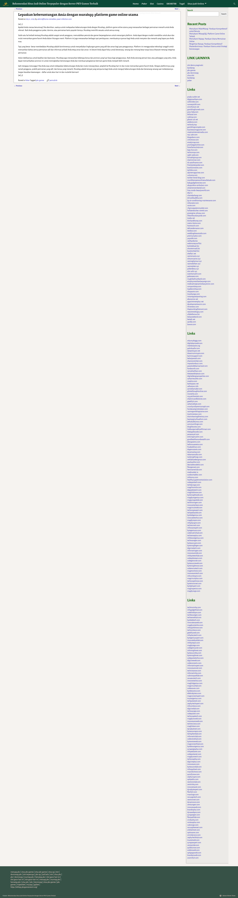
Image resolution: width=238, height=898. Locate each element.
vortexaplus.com (193, 822)
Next (177, 86)
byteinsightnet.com (194, 655)
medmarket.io (192, 472)
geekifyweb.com (193, 633)
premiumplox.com (194, 236)
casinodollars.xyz (193, 264)
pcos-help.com (192, 112)
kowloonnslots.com (194, 168)
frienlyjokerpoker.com (195, 165)
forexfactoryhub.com (195, 147)
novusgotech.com (194, 797)
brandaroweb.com (194, 855)
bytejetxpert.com (193, 586)
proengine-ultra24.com (196, 213)
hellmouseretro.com (195, 444)
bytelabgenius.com (194, 515)
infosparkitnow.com (195, 628)
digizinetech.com (193, 548)
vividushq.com (192, 820)
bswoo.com (191, 324)
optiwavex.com (193, 833)
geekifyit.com (192, 401)
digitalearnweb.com (194, 343)
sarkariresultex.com (194, 379)
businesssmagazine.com (196, 130)
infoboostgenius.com (195, 538)
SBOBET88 (171, 3)
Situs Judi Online (196, 3)
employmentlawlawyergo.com (199, 281)
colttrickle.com (193, 102)
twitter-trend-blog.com (196, 178)
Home (136, 3)
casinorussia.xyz (193, 256)
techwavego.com (193, 711)
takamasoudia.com (194, 455)
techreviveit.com (193, 525)
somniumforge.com (195, 424)
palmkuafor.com (193, 348)
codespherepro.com (194, 558)
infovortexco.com (194, 706)
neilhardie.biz (192, 241)
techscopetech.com (194, 716)
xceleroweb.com (193, 850)
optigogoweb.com (194, 853)
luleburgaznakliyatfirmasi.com (199, 429)
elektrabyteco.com (194, 693)
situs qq (51, 872)
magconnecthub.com (195, 744)
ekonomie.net (192, 299)
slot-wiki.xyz (192, 271)
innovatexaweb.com (195, 623)
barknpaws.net (193, 384)
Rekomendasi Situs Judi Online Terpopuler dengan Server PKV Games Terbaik (55, 3)
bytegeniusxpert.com (195, 638)
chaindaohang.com (194, 195)
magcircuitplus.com (194, 578)
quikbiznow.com (193, 848)
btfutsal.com (192, 114)
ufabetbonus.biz (193, 314)
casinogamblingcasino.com (197, 411)
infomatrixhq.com (194, 673)
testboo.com (192, 231)
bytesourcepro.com (194, 731)
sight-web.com (193, 155)
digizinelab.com (193, 709)
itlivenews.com (193, 307)
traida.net (191, 218)
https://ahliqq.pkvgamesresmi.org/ (24, 887)
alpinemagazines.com (195, 173)
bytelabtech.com (193, 620)
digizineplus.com (193, 762)
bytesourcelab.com (194, 767)
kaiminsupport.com (194, 356)
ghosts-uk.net (192, 120)
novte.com (191, 205)
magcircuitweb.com (194, 508)
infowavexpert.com (194, 528)
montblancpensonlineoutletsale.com (201, 180)
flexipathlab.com (193, 817)
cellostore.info (192, 386)
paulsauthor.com (193, 462)
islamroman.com (193, 160)
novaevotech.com (194, 678)
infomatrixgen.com (194, 551)
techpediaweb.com (194, 513)
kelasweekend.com (194, 317)
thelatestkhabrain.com (195, 374)
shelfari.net (191, 254)
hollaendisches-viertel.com (197, 211)
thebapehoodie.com (195, 432)
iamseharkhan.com (194, 371)
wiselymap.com (193, 142)
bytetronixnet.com (194, 583)
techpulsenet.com (194, 701)
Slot (152, 3)
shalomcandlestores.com (196, 399)
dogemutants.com (194, 449)
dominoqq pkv (16, 874)
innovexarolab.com (194, 553)
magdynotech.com (194, 757)
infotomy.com (192, 477)
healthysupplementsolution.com (199, 480)
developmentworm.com (196, 304)
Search (190, 10)
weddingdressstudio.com (196, 233)
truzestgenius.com (194, 698)
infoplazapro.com (194, 523)
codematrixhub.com (195, 533)
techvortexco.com (194, 630)
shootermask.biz (193, 249)
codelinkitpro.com (194, 613)
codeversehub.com (194, 739)
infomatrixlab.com (194, 736)
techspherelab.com (194, 734)
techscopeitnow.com (195, 581)
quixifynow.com (193, 774)
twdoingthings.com (194, 457)
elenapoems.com (193, 442)
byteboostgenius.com (195, 746)
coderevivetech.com (194, 568)
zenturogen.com (193, 805)
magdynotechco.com (195, 625)
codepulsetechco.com (195, 658)
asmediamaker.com (194, 389)
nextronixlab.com (194, 782)
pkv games (40, 80)
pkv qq (38, 874)
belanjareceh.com (194, 358)
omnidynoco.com (194, 835)
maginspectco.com (194, 589)
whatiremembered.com (196, 188)
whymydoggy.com (194, 341)
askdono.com (192, 122)
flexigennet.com (193, 467)
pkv (12, 877)
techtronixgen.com (194, 503)
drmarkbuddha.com (194, 198)
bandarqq (191, 68)
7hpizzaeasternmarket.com (197, 208)
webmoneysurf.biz (194, 243)
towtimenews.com (194, 414)
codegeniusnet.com (194, 648)
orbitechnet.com (193, 830)
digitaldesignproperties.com (198, 376)
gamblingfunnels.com (195, 109)
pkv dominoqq (192, 73)
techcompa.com (193, 152)
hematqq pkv (40, 877)
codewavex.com (193, 688)
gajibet (36, 885)
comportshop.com (194, 286)
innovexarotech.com (195, 573)
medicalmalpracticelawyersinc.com (200, 284)
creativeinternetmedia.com (197, 132)
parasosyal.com (193, 434)
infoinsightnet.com (194, 650)
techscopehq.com (194, 759)
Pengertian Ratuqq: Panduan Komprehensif (205, 44)
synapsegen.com (193, 815)
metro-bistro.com (194, 223)
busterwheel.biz (193, 251)
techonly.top (192, 125)
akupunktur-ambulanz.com (197, 185)
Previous (18, 86)
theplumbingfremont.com (197, 309)
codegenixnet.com (194, 561)
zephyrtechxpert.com (195, 704)
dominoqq (19, 877)
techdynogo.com (193, 485)
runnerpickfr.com (193, 104)
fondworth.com (193, 369)
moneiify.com (192, 394)
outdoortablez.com (194, 475)
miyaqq (29, 885)
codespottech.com (194, 482)
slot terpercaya (28, 874)
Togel (182, 3)
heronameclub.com (194, 470)
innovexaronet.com (194, 668)
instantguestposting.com (196, 297)
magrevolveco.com (194, 571)
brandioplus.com (193, 810)
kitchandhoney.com (194, 221)
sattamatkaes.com (194, 404)
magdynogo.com (193, 591)
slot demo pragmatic (195, 65)
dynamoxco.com (193, 802)
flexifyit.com (192, 792)
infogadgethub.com (194, 610)
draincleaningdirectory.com (197, 417)
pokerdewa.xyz (193, 269)
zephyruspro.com (193, 777)
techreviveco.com (193, 724)
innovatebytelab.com (195, 640)
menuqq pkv (15, 872)
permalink (53, 80)
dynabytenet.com (194, 729)
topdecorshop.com (194, 289)
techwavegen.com (194, 540)
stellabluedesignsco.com (196, 460)
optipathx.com (192, 779)
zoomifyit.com (193, 858)
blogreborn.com (193, 137)
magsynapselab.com (195, 500)
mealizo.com (192, 381)
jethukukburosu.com (195, 422)
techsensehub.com (194, 617)
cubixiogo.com (192, 825)
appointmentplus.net (195, 302)
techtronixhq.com (194, 607)
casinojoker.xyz (193, 266)
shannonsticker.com (194, 361)
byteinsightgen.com (195, 546)
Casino (160, 3)
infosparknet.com (194, 769)
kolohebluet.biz (193, 246)
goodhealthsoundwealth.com (198, 439)
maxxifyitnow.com (194, 772)
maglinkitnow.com (194, 492)
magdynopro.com (194, 520)
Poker (144, 3)
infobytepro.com (193, 643)
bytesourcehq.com (194, 653)
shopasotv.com (193, 292)
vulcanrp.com (192, 175)
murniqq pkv (29, 877)
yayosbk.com (192, 238)
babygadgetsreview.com (196, 183)
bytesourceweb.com (194, 563)
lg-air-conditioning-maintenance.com (201, 201)
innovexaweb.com (194, 807)
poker (189, 80)
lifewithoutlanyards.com (196, 216)
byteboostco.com (193, 691)
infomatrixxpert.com (195, 666)
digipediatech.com (194, 490)
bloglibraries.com (194, 427)
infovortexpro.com (194, 576)
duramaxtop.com (193, 452)
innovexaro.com (193, 764)
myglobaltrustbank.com (196, 279)
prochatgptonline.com (195, 145)
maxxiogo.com (193, 795)
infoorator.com (193, 203)
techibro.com (192, 170)
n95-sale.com (192, 135)
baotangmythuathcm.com (197, 419)
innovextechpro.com (195, 505)
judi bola (45, 874)
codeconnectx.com (194, 663)
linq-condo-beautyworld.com (198, 190)
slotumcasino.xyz (194, 259)
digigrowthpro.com (194, 99)
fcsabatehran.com (194, 447)
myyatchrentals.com (195, 396)
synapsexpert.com (194, 843)
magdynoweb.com (194, 719)
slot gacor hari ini (53, 877)
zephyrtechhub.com (194, 837)
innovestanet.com (194, 787)
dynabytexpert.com (194, 789)
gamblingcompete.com (196, 127)
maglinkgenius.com (194, 683)
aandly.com (191, 322)
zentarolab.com (193, 845)
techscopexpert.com (195, 510)
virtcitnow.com (193, 140)
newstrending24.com (195, 312)
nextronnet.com (193, 800)
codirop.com (192, 117)
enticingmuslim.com (195, 437)
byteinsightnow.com (195, 566)
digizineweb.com (193, 661)
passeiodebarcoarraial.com (197, 366)
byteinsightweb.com (195, 495)
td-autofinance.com (194, 163)
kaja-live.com (192, 150)
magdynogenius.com (195, 498)
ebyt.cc (190, 193)
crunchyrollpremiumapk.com (198, 407)
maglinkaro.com (193, 726)
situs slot (190, 75)
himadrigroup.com (194, 157)
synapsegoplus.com (194, 749)
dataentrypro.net (193, 351)
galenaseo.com (193, 276)
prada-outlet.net (193, 97)
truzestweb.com (193, 840)
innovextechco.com (194, 681)
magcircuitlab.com (194, 686)
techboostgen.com (194, 615)
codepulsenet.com (194, 754)
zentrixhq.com (192, 784)
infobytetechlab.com (195, 556)
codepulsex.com (193, 714)
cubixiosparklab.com (195, 676)
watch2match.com (194, 274)
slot (57, 872)
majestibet (21, 885)
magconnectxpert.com (195, 696)
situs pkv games (27, 872)
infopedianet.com (194, 752)
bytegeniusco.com (194, 530)
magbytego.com (193, 645)
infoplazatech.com (194, 635)
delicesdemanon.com (195, 228)
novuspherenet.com (194, 827)
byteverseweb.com (194, 741)
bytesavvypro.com (194, 543)
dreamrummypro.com (195, 353)
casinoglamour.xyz (194, 261)
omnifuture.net (193, 107)
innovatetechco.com (195, 518)
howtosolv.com (193, 226)
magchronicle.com (194, 487)
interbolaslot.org (193, 346)
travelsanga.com (193, 294)
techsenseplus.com (194, 535)
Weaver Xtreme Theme (229, 896)
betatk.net (191, 319)
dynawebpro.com (193, 812)
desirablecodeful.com (195, 465)
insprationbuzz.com (195, 363)
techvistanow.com (194, 671)
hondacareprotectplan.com (197, 409)
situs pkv (57, 874)
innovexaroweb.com (195, 721)
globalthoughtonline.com (197, 391)
